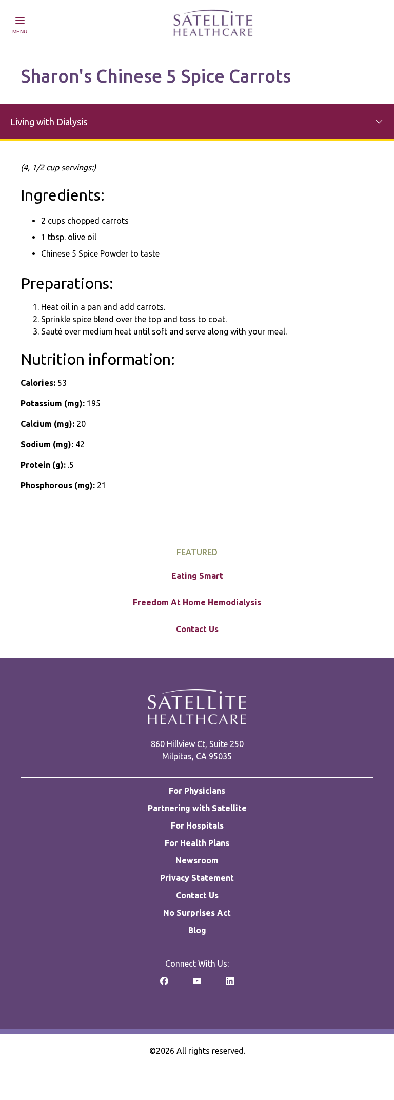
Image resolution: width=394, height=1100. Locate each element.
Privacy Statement (197, 877)
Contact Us (197, 629)
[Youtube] (197, 984)
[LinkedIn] (230, 984)
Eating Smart (197, 575)
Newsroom (197, 860)
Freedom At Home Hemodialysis (197, 602)
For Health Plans (197, 843)
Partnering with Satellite (197, 808)
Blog (197, 930)
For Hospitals (197, 825)
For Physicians (197, 790)
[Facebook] (164, 984)
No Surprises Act (197, 912)
